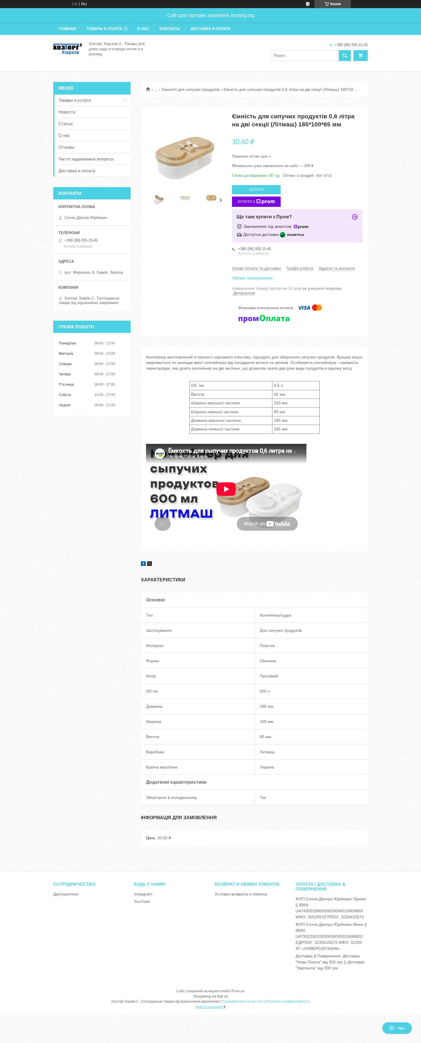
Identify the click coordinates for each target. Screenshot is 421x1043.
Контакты (170, 29)
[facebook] (143, 564)
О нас (143, 29)
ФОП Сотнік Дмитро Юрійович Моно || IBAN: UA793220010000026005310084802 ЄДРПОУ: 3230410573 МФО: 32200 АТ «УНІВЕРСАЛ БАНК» (331, 936)
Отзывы (66, 147)
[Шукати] (345, 55)
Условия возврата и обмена (241, 894)
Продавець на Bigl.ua (210, 996)
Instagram (143, 894)
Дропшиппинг (66, 894)
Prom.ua (238, 991)
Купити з (246, 202)
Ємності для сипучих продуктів (190, 89)
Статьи (65, 123)
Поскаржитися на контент (243, 1001)
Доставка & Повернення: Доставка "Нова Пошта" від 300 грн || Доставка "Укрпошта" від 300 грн (330, 962)
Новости (66, 111)
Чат (401, 1028)
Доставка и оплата (211, 29)
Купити (256, 190)
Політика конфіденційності (288, 1001)
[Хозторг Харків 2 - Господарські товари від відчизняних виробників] (67, 48)
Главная (67, 29)
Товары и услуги (104, 29)
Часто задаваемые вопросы (86, 158)
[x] (149, 564)
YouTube (142, 901)
